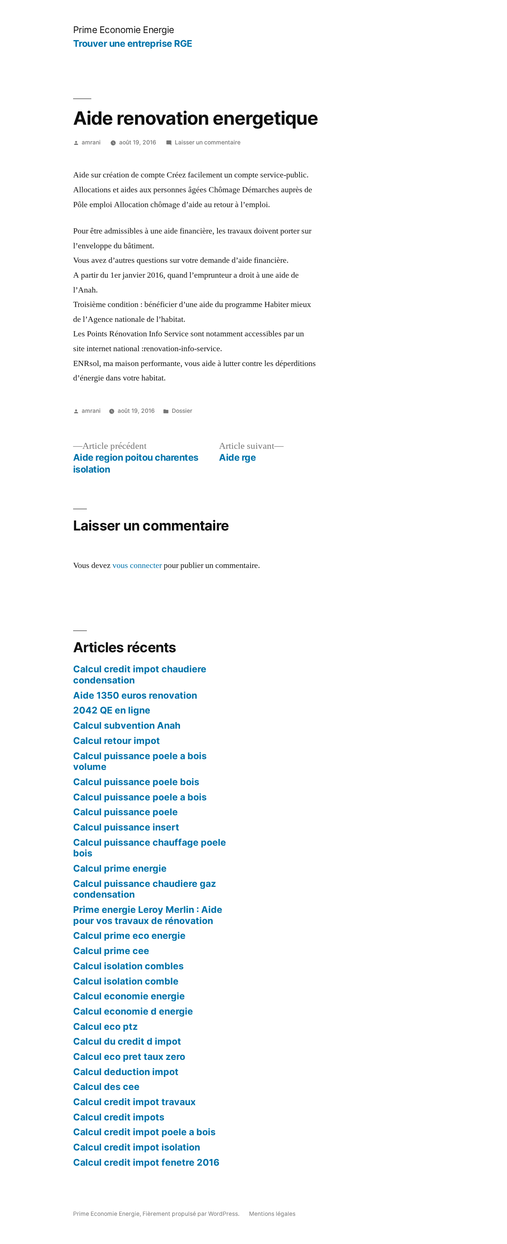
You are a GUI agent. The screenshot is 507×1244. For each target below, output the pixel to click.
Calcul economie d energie (133, 1011)
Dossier (182, 410)
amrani (91, 142)
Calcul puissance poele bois (136, 781)
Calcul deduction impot (126, 1071)
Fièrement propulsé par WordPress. (192, 1213)
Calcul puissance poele (125, 811)
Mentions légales (272, 1213)
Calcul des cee (106, 1086)
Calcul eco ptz (105, 1026)
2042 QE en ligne (111, 710)
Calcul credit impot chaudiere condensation (139, 674)
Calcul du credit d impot (127, 1041)
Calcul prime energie (120, 868)
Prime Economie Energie (123, 29)
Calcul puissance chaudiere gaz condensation (144, 889)
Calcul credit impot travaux (134, 1101)
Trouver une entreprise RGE (132, 43)
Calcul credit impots (118, 1117)
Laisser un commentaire (208, 142)
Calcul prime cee (111, 950)
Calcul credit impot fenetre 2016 (146, 1162)
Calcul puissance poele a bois (140, 797)
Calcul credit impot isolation (136, 1147)
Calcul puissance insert (126, 827)
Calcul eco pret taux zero (129, 1056)
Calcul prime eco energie (129, 935)
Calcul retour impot (116, 740)
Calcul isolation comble (126, 981)
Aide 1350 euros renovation (135, 695)
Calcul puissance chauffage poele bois (149, 848)
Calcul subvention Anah (126, 725)
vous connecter (137, 565)
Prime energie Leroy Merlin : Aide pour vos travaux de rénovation (147, 915)
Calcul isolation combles (128, 966)
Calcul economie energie (129, 996)
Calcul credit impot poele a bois (144, 1131)
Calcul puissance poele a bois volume (140, 761)
